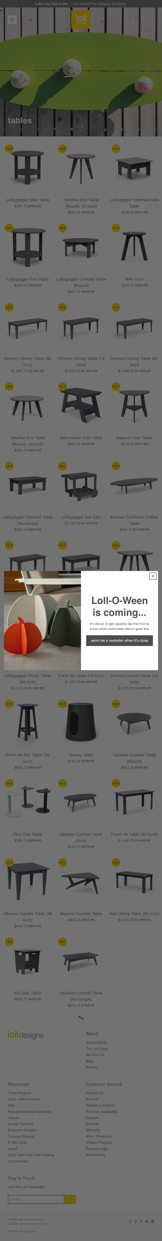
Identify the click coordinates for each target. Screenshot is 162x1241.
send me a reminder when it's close (119, 640)
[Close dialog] (153, 576)
